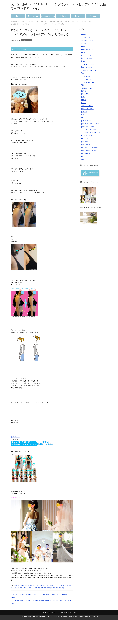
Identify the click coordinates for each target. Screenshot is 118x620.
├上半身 (83, 91)
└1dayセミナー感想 (87, 64)
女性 (19, 585)
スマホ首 (47, 585)
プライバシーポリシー (49, 612)
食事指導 (61, 588)
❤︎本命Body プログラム (87, 82)
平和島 (23, 585)
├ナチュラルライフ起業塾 (88, 150)
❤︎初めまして (85, 46)
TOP (41, 21)
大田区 (42, 585)
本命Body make (15, 437)
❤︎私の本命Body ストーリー (89, 49)
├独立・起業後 (85, 144)
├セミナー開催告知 (86, 58)
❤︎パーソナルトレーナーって (89, 79)
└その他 (83, 103)
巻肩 (31, 585)
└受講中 (83, 85)
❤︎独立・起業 (85, 138)
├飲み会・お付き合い (87, 109)
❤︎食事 (83, 118)
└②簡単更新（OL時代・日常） (91, 132)
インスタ (83, 43)
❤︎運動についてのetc (87, 106)
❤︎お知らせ (84, 52)
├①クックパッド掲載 (88, 129)
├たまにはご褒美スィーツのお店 (90, 123)
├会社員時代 (84, 141)
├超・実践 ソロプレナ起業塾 (90, 147)
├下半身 (83, 100)
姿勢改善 (49, 588)
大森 (70, 585)
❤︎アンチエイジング (86, 135)
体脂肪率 (43, 588)
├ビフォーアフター (27, 40)
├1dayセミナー (85, 61)
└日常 (83, 115)
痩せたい (31, 588)
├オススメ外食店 (86, 120)
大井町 (27, 585)
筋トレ (26, 588)
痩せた (22, 588)
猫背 (39, 588)
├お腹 (83, 97)
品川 (54, 588)
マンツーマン (62, 585)
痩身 (57, 588)
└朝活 (83, 73)
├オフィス (84, 112)
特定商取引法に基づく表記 (68, 612)
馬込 (15, 585)
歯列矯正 (83, 34)
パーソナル (16, 588)
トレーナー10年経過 (87, 40)
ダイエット (36, 585)
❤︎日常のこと (85, 156)
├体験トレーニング (86, 67)
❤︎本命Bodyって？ (86, 76)
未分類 (83, 159)
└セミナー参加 (85, 153)
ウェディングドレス (87, 37)
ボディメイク (54, 585)
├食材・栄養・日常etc (87, 126)
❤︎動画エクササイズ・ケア (88, 88)
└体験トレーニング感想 (88, 70)
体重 (36, 588)
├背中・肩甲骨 (85, 94)
